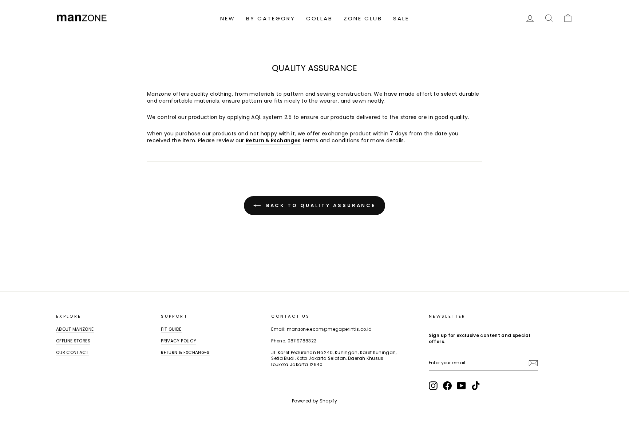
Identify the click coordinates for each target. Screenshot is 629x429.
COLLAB (319, 18)
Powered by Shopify (314, 401)
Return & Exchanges (273, 140)
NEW (227, 18)
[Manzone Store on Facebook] (447, 385)
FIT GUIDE (171, 329)
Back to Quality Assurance (320, 205)
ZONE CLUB (363, 18)
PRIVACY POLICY (178, 341)
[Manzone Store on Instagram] (433, 385)
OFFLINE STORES (73, 341)
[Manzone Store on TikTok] (475, 385)
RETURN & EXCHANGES (185, 352)
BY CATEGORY (270, 18)
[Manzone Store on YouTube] (461, 385)
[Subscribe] (533, 363)
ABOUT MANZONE (75, 329)
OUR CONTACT (72, 352)
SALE (401, 18)
